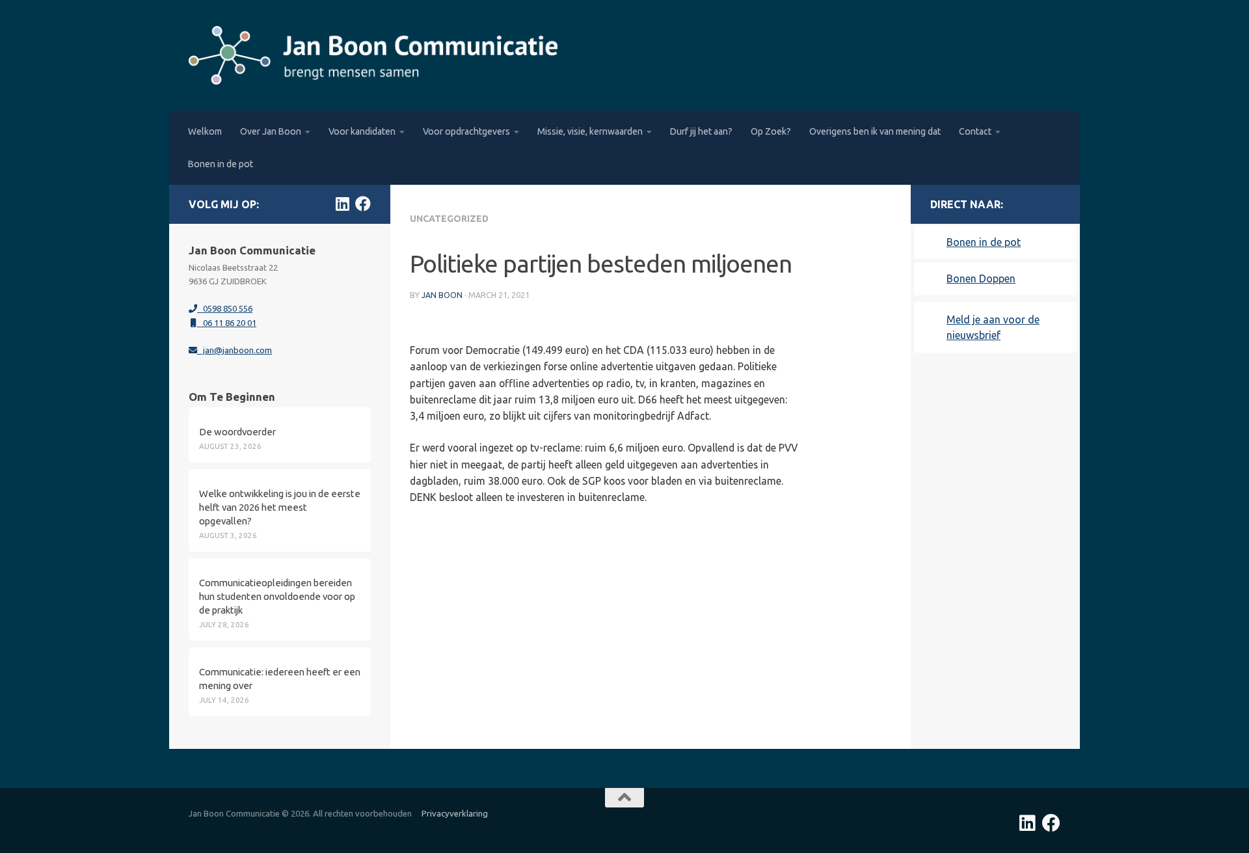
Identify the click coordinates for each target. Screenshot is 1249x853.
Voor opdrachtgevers (466, 131)
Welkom (205, 131)
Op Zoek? (771, 131)
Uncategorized (449, 218)
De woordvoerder (237, 431)
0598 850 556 (224, 308)
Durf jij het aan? (701, 131)
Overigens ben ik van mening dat (875, 131)
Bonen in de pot (220, 164)
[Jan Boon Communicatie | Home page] (373, 55)
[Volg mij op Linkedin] (342, 203)
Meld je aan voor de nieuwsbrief (993, 327)
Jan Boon (442, 295)
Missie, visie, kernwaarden (590, 131)
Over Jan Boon (270, 131)
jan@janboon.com (234, 350)
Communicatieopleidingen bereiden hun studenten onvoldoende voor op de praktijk (277, 596)
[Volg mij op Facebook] (363, 203)
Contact (975, 131)
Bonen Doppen (981, 278)
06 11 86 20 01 (226, 322)
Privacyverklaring (455, 813)
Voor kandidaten (362, 131)
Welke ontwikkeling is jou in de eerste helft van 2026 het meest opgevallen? (279, 507)
